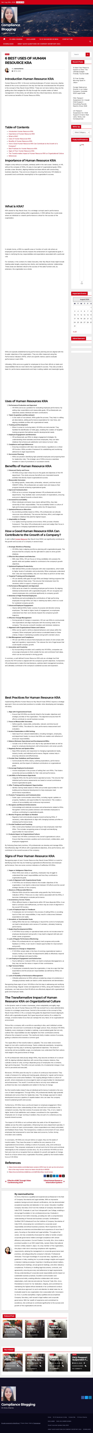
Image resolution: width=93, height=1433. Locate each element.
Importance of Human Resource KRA (22, 134)
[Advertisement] (35, 112)
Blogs (7, 54)
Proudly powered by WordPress (10, 1423)
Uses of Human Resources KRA (20, 139)
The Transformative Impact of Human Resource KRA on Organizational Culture (36, 153)
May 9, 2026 (78, 1363)
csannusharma (18, 68)
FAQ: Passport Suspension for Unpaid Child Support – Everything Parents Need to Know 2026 (81, 102)
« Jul (74, 331)
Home (49, 1417)
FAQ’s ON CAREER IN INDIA (63, 1421)
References (13, 156)
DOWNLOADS (8, 44)
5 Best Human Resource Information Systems (53, 1181)
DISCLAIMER (31, 39)
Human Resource (21, 539)
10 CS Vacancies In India (48, 39)
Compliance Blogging (18, 1404)
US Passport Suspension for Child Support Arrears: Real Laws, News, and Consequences (81, 115)
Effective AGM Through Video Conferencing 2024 (19, 1181)
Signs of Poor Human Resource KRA (21, 151)
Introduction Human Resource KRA (21, 131)
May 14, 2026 (55, 1363)
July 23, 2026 (11, 1363)
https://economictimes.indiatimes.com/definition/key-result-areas (31, 1172)
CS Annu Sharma (16, 39)
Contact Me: (67, 39)
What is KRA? (13, 136)
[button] (90, 41)
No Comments (32, 1368)
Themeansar (36, 1423)
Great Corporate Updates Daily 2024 (58, 1425)
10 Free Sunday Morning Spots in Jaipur (79, 80)
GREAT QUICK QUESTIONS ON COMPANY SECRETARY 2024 (39, 44)
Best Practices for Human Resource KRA (23, 148)
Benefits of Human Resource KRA (20, 141)
